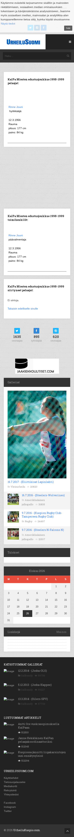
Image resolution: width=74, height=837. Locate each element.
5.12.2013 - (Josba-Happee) (35, 685)
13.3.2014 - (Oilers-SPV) (33, 699)
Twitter (8, 811)
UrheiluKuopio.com (26, 830)
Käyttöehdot (11, 777)
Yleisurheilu (18, 486)
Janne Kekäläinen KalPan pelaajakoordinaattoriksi (36, 739)
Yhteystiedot (11, 794)
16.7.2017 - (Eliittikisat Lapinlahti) (31, 482)
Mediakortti (10, 786)
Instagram (10, 806)
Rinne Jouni (16, 106)
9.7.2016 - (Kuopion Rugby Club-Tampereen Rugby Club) (42, 514)
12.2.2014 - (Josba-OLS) (32, 670)
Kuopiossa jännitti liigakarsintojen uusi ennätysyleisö (42, 753)
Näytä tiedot (8, 23)
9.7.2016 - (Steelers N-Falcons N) (43, 530)
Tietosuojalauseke (14, 782)
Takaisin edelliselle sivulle (23, 308)
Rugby (28, 521)
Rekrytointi (10, 790)
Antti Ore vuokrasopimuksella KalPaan (38, 725)
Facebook (10, 802)
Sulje (68, 28)
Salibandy (27, 675)
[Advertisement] (37, 177)
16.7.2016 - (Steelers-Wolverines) (43, 495)
